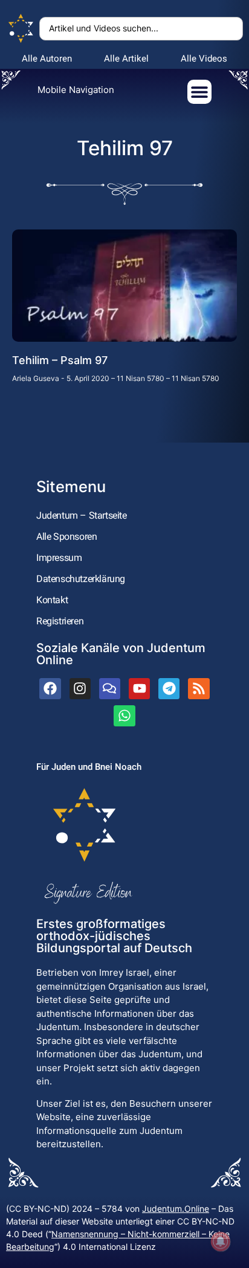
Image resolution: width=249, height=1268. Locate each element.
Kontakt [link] (52, 600)
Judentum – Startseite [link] (81, 515)
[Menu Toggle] (199, 92)
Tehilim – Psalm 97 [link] (60, 360)
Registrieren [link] (59, 621)
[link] (21, 28)
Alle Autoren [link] (47, 58)
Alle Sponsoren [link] (66, 536)
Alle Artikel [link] (126, 58)
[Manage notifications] (220, 1241)
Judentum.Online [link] (175, 1208)
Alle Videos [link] (204, 58)
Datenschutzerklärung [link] (80, 578)
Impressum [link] (59, 557)
